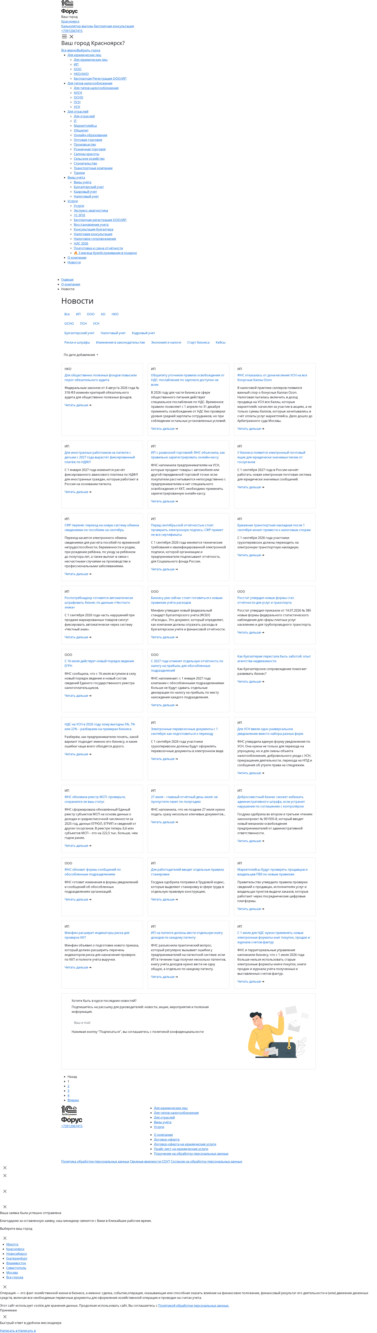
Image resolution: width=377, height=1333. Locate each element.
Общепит (81, 130)
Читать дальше (77, 405)
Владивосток (16, 1263)
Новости (74, 262)
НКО (115, 314)
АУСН (78, 93)
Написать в (9, 1330)
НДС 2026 (81, 243)
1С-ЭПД (79, 215)
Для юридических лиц (84, 55)
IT (75, 121)
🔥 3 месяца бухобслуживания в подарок (105, 253)
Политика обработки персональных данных (95, 1161)
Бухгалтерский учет (89, 187)
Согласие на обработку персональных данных (206, 1161)
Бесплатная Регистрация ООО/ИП (100, 78)
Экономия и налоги (166, 342)
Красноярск (70, 21)
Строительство (85, 163)
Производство (85, 144)
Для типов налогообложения (90, 83)
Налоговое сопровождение (95, 239)
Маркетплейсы (85, 125)
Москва (12, 1272)
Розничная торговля (90, 149)
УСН (77, 107)
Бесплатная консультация (114, 26)
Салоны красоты (86, 154)
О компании (77, 257)
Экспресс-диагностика (91, 210)
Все (67, 314)
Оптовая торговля (88, 140)
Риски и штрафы (77, 342)
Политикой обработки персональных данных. (193, 1305)
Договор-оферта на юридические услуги (185, 1144)
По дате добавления (80, 355)
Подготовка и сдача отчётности (98, 248)
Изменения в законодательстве (120, 342)
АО (103, 314)
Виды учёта (76, 177)
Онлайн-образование (90, 135)
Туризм (79, 173)
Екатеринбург (16, 1258)
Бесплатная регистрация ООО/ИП (100, 220)
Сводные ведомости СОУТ (150, 1161)
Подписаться (152, 1022)
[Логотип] (188, 7)
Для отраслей (78, 111)
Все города (14, 1277)
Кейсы (220, 342)
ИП (76, 64)
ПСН (77, 102)
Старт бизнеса (198, 342)
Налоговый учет (86, 196)
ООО (77, 69)
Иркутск (12, 1244)
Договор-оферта (166, 1139)
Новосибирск (16, 1254)
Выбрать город (88, 50)
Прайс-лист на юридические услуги (181, 1149)
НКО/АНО (81, 74)
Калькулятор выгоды (77, 26)
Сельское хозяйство (89, 158)
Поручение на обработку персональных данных (191, 1153)
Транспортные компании (93, 168)
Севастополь (16, 1268)
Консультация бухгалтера (93, 229)
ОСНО (78, 97)
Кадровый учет (85, 191)
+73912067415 (71, 31)
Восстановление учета (91, 224)
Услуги (73, 201)
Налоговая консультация (93, 234)
